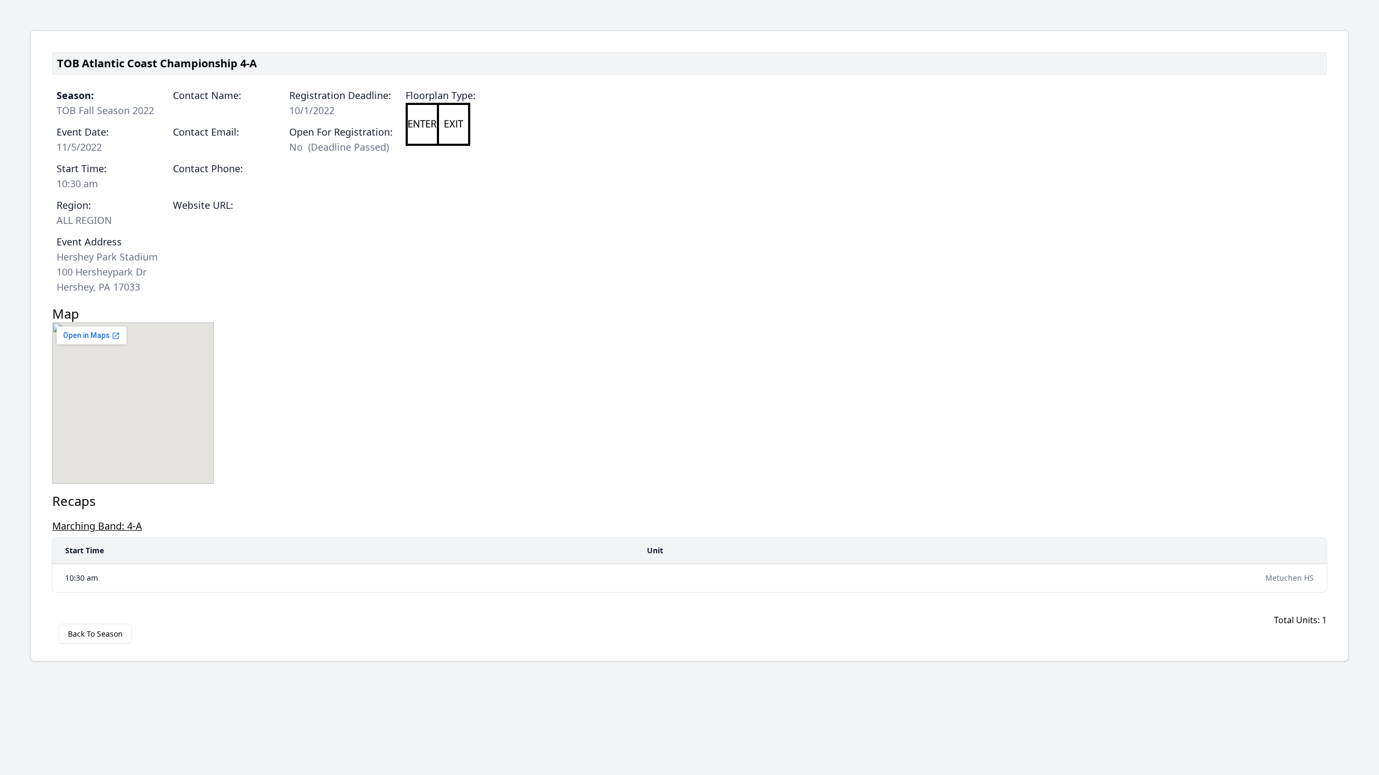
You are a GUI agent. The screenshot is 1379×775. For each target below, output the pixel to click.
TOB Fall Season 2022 (105, 110)
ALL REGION (84, 220)
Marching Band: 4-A (97, 525)
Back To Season (95, 634)
